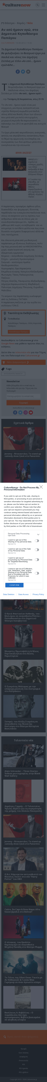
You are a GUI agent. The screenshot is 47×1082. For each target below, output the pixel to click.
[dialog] (23, 541)
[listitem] (23, 534)
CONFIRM (14, 585)
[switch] (37, 540)
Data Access (23, 594)
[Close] (41, 487)
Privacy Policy (38, 594)
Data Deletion (8, 594)
